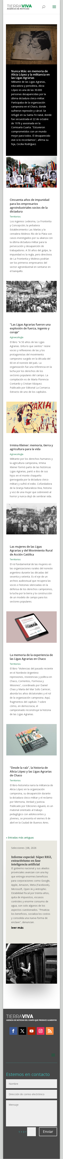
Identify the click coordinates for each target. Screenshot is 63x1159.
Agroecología (16, 337)
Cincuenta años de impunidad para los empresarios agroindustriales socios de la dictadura (29, 205)
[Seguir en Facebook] (13, 1031)
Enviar (48, 1131)
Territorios (15, 216)
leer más (17, 928)
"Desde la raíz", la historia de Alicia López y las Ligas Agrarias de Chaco (31, 771)
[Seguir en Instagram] (40, 1031)
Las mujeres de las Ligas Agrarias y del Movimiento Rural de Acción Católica (31, 550)
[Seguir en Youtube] (31, 1031)
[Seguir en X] (22, 1031)
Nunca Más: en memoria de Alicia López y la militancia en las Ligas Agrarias (30, 74)
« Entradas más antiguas (20, 837)
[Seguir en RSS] (50, 1031)
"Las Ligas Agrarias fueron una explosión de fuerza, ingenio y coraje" (30, 328)
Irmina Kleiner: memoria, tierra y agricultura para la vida (31, 447)
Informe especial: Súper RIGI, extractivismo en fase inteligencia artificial (31, 860)
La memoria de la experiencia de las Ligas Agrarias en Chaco (31, 657)
